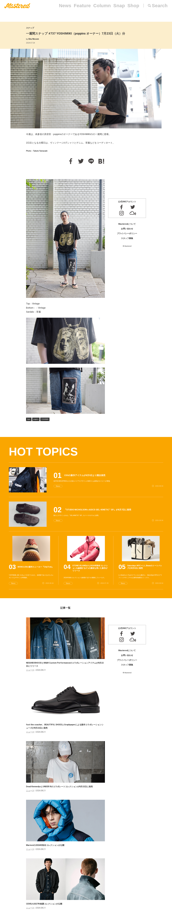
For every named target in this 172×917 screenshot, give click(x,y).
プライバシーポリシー (127, 233)
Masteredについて (127, 224)
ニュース (30, 670)
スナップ (30, 28)
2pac (28, 419)
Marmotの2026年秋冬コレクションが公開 (45, 845)
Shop (133, 5)
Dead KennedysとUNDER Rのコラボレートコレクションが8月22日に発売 (59, 786)
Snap (119, 5)
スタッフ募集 (127, 238)
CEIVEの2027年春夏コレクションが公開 (44, 904)
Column (102, 5)
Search (160, 5)
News (65, 5)
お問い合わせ (127, 228)
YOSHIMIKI (44, 419)
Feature (82, 5)
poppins (36, 419)
